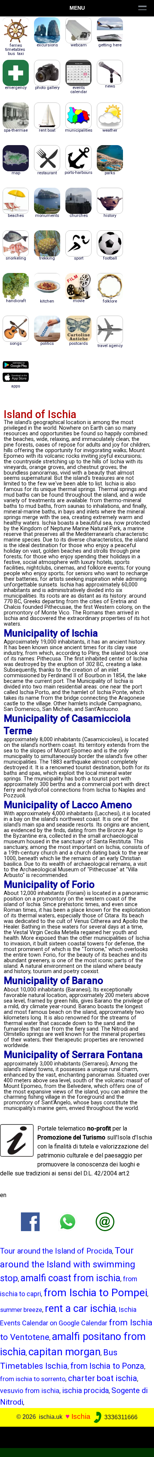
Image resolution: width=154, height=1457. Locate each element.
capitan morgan (64, 1352)
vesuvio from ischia (29, 1391)
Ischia (80, 1417)
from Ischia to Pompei (95, 1292)
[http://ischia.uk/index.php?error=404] (105, 1221)
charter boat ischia (102, 1378)
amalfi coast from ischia (70, 1278)
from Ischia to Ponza (107, 1366)
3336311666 (120, 1417)
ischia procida (85, 1390)
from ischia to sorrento (32, 1379)
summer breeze (21, 1309)
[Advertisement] (77, 1436)
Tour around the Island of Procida (56, 1250)
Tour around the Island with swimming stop (67, 1264)
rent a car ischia (80, 1309)
